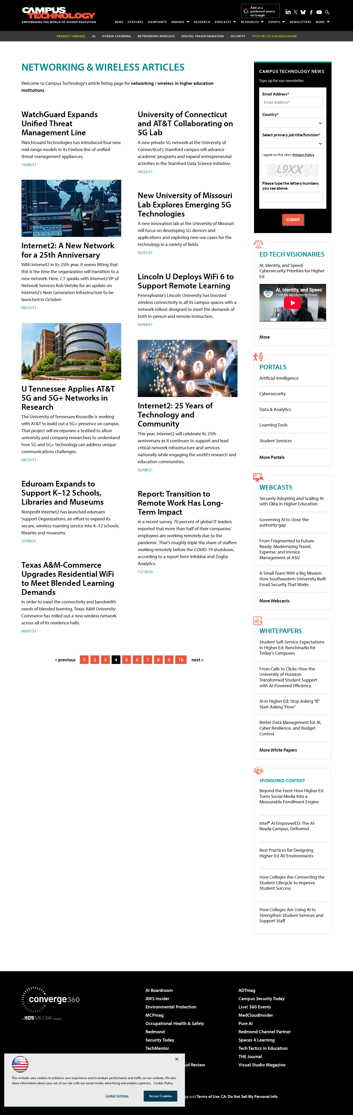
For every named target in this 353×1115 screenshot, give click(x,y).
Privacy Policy (303, 154)
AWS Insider (157, 998)
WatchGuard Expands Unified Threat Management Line (59, 123)
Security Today (159, 1040)
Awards (178, 22)
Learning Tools (273, 425)
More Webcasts (274, 601)
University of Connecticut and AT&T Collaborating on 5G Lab (185, 123)
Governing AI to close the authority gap (284, 522)
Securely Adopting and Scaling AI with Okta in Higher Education (291, 501)
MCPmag (154, 1015)
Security (238, 36)
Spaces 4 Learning (257, 1040)
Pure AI (246, 1023)
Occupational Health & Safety (174, 1023)
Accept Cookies (160, 1096)
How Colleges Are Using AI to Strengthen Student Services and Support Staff (291, 915)
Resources (250, 22)
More (320, 22)
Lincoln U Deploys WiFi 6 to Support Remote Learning (186, 280)
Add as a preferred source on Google (262, 11)
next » (197, 660)
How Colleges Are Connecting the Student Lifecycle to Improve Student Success (292, 882)
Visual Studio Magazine (262, 1065)
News (119, 22)
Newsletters (300, 22)
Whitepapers (280, 630)
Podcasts (223, 22)
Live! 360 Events (255, 1007)
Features (135, 22)
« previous (65, 660)
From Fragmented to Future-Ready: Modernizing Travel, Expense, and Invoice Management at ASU (287, 549)
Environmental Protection (170, 1007)
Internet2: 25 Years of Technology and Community (175, 414)
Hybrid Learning (116, 36)
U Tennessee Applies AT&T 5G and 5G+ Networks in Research (68, 397)
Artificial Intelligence (279, 378)
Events (274, 22)
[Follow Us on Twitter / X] (296, 12)
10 (180, 660)
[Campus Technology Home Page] (58, 15)
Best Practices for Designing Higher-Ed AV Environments (286, 852)
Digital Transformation (203, 36)
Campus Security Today (262, 998)
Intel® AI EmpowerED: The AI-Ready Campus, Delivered (287, 826)
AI (94, 36)
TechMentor (157, 1048)
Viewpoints (157, 22)
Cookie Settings (117, 1096)
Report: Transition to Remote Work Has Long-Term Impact (180, 502)
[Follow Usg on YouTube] (319, 12)
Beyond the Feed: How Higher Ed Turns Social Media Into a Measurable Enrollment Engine (291, 796)
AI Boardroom (159, 990)
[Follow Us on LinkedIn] (288, 11)
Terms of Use (208, 1096)
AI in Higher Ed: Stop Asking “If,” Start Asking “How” (289, 704)
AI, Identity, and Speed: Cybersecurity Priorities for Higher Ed (291, 270)
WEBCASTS (276, 486)
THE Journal (250, 1056)
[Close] (176, 1059)
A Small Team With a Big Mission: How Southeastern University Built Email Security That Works (292, 578)
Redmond (155, 1032)
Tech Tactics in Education (263, 1048)
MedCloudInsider (256, 1015)
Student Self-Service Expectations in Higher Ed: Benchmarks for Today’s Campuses (291, 647)
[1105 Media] (52, 1046)
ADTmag (247, 990)
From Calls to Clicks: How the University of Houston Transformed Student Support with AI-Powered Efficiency (288, 677)
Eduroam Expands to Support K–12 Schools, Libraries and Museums (62, 492)
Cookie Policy (163, 1083)
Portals (273, 366)
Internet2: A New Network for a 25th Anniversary (67, 249)
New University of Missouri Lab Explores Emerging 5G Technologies (185, 204)
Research (202, 22)
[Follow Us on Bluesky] (303, 12)
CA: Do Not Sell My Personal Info (249, 1096)
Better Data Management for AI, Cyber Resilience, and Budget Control (290, 727)
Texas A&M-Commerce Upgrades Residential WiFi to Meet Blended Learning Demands (67, 578)
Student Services (275, 441)
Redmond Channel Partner (265, 1032)
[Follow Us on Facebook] (311, 12)
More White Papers (278, 750)
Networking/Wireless (156, 36)
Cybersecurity (272, 393)
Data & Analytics (275, 409)
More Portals (272, 457)
